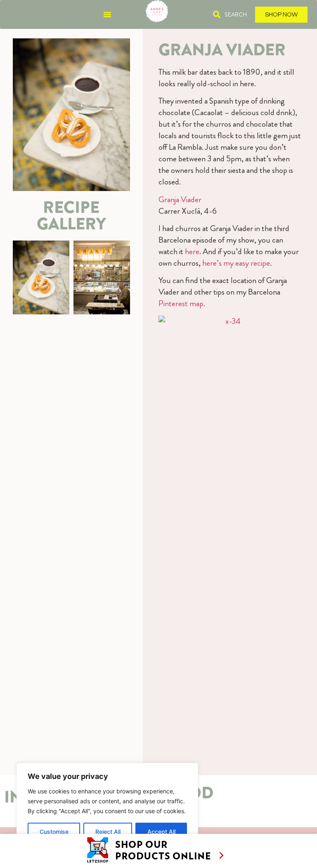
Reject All (108, 831)
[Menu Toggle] (107, 14)
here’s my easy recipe (236, 263)
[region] (107, 806)
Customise (54, 831)
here (192, 251)
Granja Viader (179, 199)
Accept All (161, 831)
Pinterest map (180, 303)
